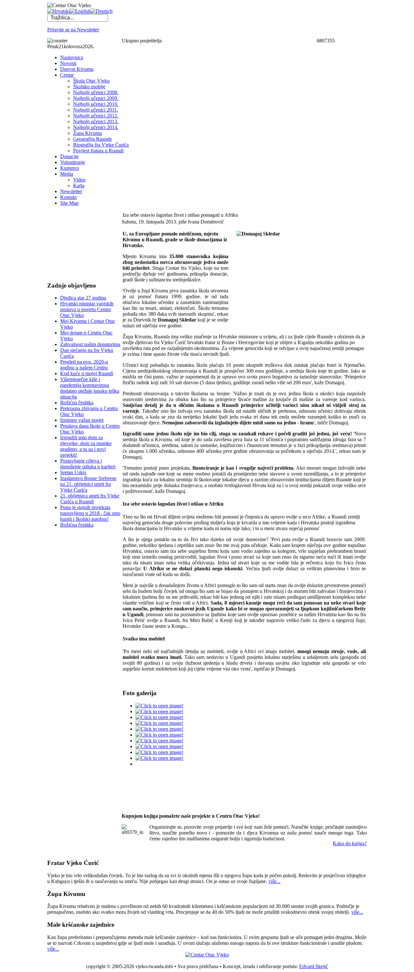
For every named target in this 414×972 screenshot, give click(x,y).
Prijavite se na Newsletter (73, 29)
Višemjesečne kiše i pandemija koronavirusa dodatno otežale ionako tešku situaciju (89, 388)
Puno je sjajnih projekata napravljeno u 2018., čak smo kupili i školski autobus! (90, 513)
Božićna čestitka (76, 402)
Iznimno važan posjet (82, 420)
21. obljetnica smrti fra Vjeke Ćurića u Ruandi (89, 498)
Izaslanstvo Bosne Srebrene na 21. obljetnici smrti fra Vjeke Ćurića (88, 484)
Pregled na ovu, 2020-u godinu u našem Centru (84, 364)
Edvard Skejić (313, 966)
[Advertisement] (79, 243)
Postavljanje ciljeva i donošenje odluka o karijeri (87, 463)
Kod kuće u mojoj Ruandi (86, 373)
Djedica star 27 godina (83, 297)
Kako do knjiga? (350, 843)
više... (274, 881)
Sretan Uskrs (73, 472)
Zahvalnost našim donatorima (90, 344)
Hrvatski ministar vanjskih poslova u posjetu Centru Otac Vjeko (87, 309)
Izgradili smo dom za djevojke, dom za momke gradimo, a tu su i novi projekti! (86, 446)
